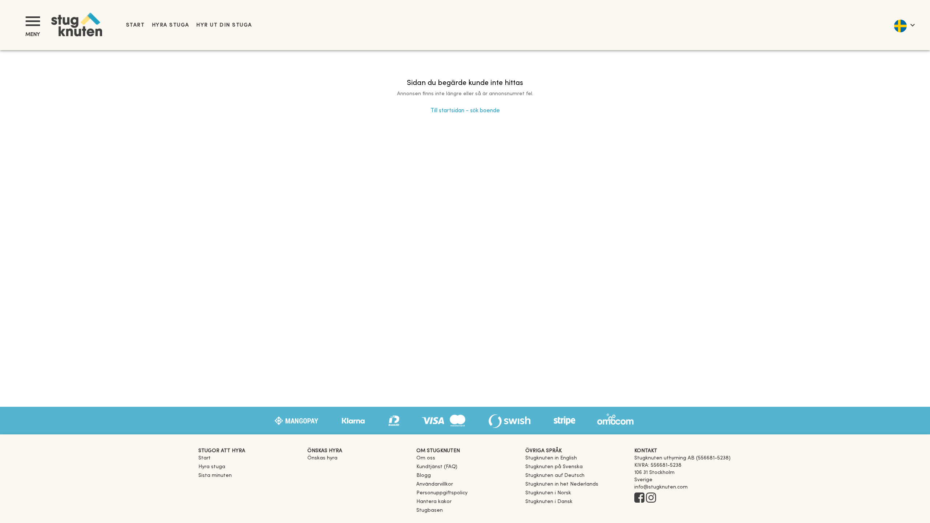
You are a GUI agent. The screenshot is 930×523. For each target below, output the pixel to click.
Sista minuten (215, 475)
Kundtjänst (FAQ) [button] (436, 467)
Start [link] (135, 25)
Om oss (425, 458)
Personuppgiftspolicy (442, 493)
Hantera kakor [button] (434, 501)
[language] (904, 25)
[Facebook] (639, 498)
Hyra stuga (170, 25)
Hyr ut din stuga (224, 25)
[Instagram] (651, 498)
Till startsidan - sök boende (465, 111)
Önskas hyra (322, 458)
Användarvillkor (434, 484)
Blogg (423, 475)
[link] (551, 458)
